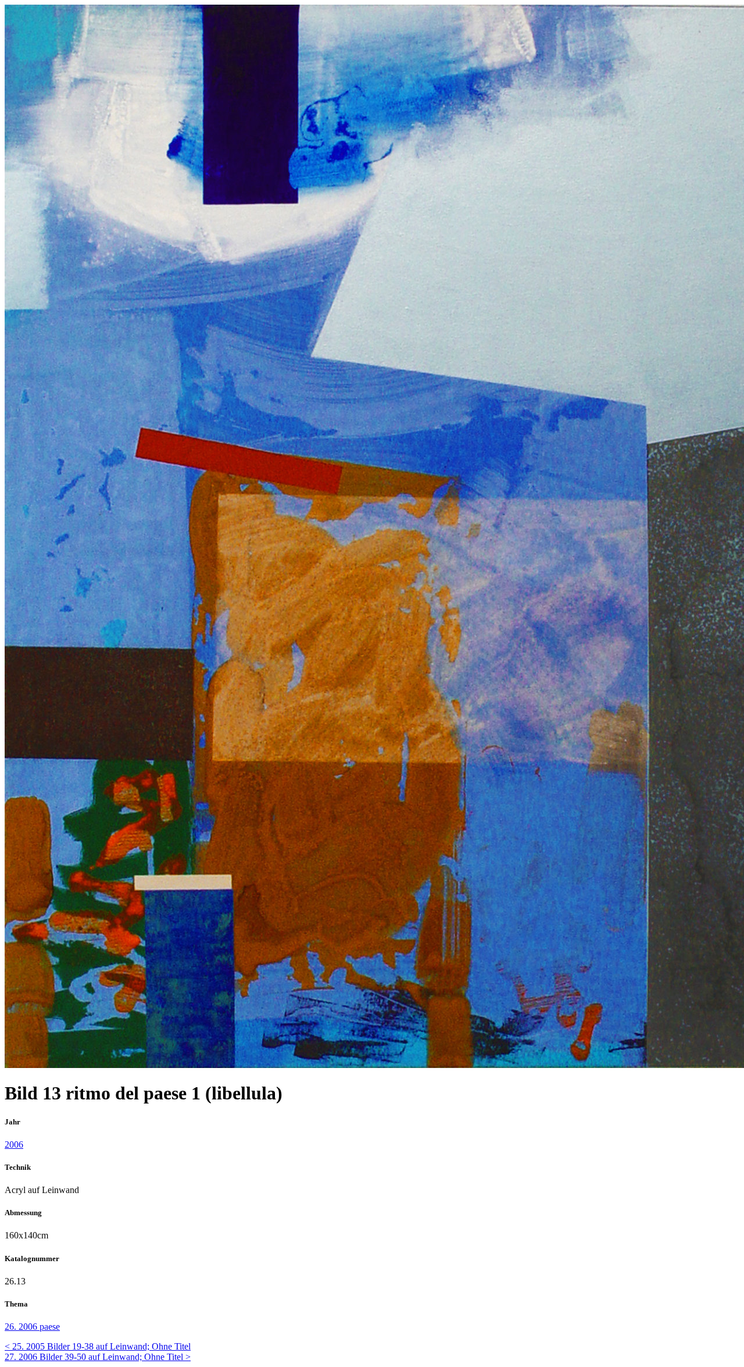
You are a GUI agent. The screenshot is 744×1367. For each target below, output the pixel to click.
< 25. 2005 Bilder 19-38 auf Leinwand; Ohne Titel (98, 1346)
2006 (14, 1144)
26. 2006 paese (32, 1327)
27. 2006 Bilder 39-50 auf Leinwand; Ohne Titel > (98, 1357)
